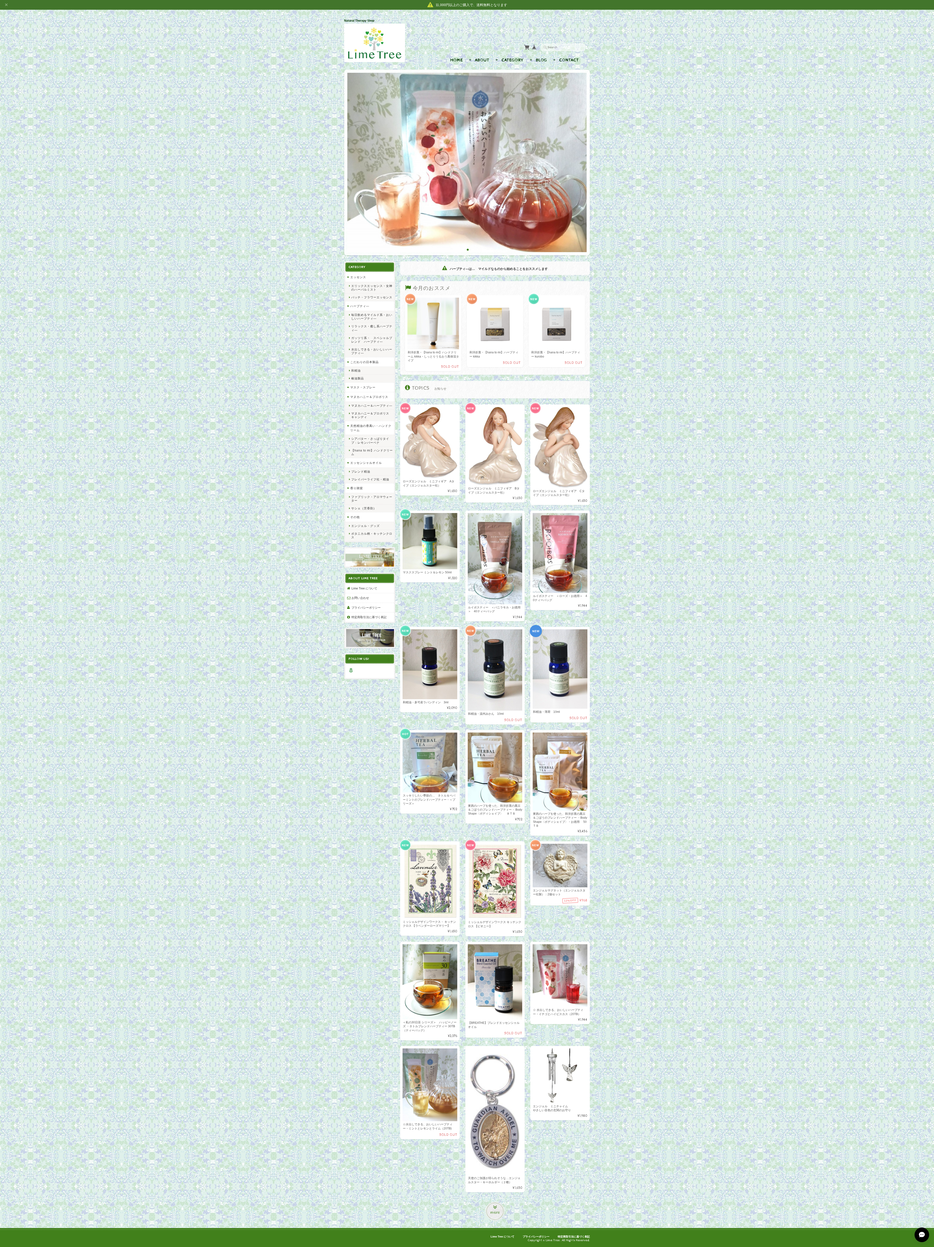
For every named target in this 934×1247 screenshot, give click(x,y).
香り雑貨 (356, 487)
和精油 (356, 370)
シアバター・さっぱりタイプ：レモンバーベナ (370, 440)
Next (582, 164)
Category (513, 60)
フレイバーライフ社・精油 (370, 479)
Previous (352, 164)
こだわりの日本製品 (364, 361)
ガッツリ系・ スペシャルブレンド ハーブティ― (371, 339)
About (482, 60)
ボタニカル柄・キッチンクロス (371, 535)
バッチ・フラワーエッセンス (371, 297)
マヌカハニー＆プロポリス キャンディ (371, 415)
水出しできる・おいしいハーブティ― (371, 351)
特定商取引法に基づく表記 (368, 616)
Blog (541, 60)
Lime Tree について (364, 588)
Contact (569, 60)
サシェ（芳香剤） (364, 508)
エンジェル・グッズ (365, 525)
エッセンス (358, 277)
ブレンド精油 (360, 471)
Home (456, 60)
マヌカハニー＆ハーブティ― (371, 405)
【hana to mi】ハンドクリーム (372, 452)
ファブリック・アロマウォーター (371, 498)
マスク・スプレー (363, 387)
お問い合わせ (360, 597)
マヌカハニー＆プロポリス (369, 396)
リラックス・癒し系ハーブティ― (371, 328)
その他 (355, 517)
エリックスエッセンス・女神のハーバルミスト (371, 287)
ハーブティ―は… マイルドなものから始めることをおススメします (498, 269)
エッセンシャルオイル (366, 462)
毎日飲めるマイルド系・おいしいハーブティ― (371, 316)
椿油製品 (357, 378)
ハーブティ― (359, 306)
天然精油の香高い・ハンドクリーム (370, 428)
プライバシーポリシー (366, 607)
